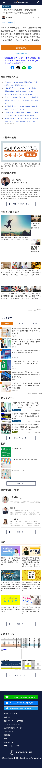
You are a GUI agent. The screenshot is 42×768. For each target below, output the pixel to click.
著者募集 (7, 735)
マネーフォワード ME (11, 746)
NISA (3, 23)
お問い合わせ (9, 731)
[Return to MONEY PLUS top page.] (21, 2)
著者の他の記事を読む (21, 204)
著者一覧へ (21, 532)
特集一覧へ (21, 483)
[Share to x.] (18, 67)
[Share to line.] (24, 67)
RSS (5, 739)
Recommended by (31, 310)
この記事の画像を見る (20, 53)
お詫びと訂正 (9, 742)
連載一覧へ (21, 624)
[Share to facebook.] (12, 67)
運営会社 (7, 717)
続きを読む (21, 47)
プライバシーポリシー (12, 724)
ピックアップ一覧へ (21, 438)
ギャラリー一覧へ (21, 675)
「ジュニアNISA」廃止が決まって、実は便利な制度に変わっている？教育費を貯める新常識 (21, 100)
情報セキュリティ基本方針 (13, 721)
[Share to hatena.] (30, 67)
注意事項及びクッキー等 (13, 728)
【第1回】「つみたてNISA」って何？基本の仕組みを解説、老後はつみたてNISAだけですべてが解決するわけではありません (20, 91)
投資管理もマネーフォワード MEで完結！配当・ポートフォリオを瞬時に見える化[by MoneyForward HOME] (22, 60)
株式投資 (10, 23)
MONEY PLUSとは (10, 714)
